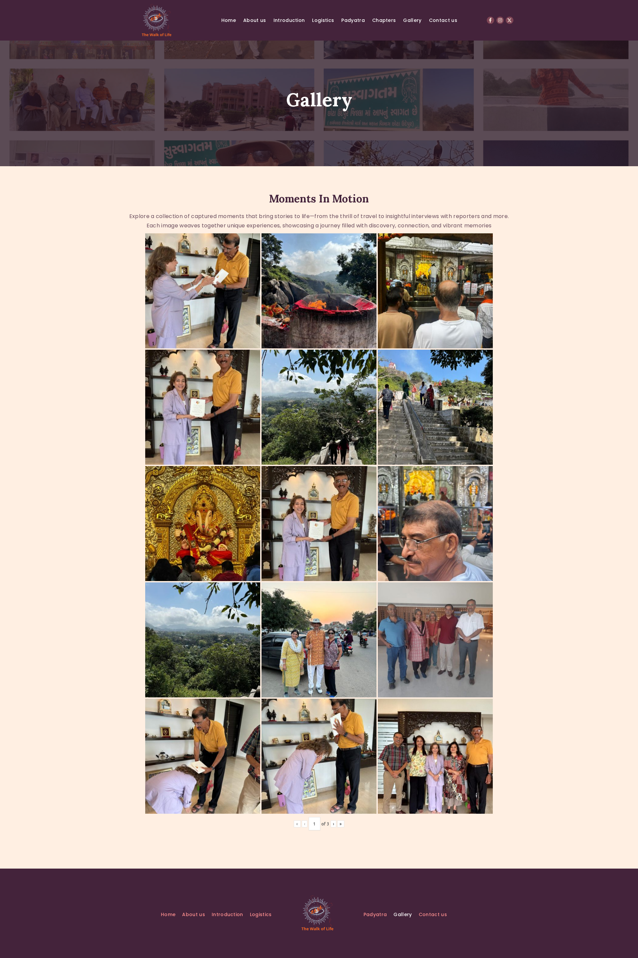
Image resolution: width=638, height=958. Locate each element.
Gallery (412, 20)
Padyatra (353, 20)
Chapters (384, 20)
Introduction (289, 20)
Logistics (323, 20)
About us (254, 20)
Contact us (443, 20)
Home (228, 20)
